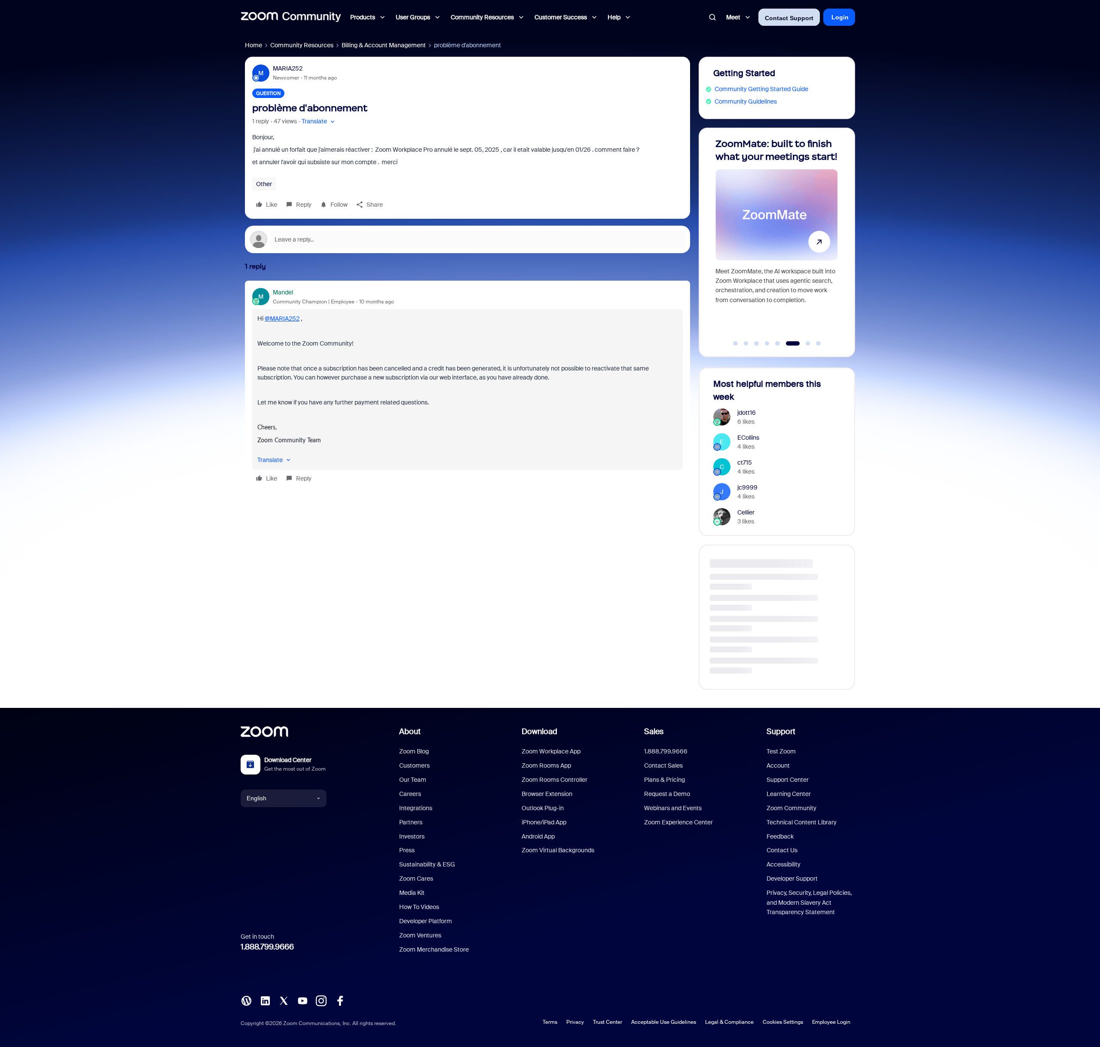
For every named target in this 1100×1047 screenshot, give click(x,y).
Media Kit (412, 893)
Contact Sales (663, 765)
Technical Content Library (802, 822)
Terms (550, 1022)
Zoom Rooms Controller (554, 780)
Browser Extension (547, 794)
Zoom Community (791, 808)
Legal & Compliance (729, 1022)
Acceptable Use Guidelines (663, 1022)
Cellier (746, 512)
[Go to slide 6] (788, 343)
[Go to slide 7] (803, 343)
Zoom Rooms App (546, 765)
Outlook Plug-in (543, 808)
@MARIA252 (282, 318)
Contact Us (782, 850)
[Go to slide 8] (818, 343)
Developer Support (792, 878)
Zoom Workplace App (551, 751)
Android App (538, 836)
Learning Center (789, 794)
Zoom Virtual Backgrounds (558, 850)
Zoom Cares (416, 878)
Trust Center (607, 1022)
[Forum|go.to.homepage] (291, 17)
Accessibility (784, 864)
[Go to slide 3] (757, 343)
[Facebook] (339, 1000)
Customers (414, 765)
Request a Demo (667, 794)
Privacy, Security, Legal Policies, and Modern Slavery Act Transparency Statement (809, 902)
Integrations (415, 808)
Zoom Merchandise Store (434, 949)
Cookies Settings (783, 1022)
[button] (319, 121)
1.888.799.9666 (267, 947)
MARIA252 (287, 68)
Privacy (575, 1022)
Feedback (780, 836)
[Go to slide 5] (778, 343)
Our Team (412, 780)
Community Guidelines (746, 101)
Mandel (283, 292)
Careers (410, 794)
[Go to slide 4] (767, 343)
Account (778, 765)
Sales (653, 731)
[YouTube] (302, 1000)
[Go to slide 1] (735, 343)
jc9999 (747, 487)
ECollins (748, 437)
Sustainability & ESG (427, 864)
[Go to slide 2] (746, 343)
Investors (412, 836)
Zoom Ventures (420, 935)
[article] (467, 386)
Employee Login (831, 1022)
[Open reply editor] (467, 239)
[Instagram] (321, 1000)
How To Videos (419, 907)
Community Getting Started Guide (761, 89)
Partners (410, 822)
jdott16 (746, 412)
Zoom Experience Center (678, 822)
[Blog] (246, 1000)
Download (539, 731)
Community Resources (301, 45)
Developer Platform (425, 921)
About (410, 731)
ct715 (744, 462)
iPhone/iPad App (544, 822)
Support (781, 731)
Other (264, 184)
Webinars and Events (673, 808)
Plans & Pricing (664, 780)
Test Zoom (781, 751)
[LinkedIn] (265, 1000)
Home (253, 45)
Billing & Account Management (384, 45)
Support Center (788, 780)
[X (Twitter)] (283, 1000)
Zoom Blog (414, 751)
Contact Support (789, 18)
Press (407, 850)
